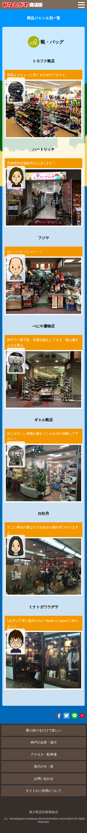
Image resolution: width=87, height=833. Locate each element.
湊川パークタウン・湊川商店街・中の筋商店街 (32, 4)
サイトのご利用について (43, 791)
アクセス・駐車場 (44, 754)
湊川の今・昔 (43, 766)
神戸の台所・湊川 (44, 742)
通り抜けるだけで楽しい (43, 730)
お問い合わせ (43, 778)
